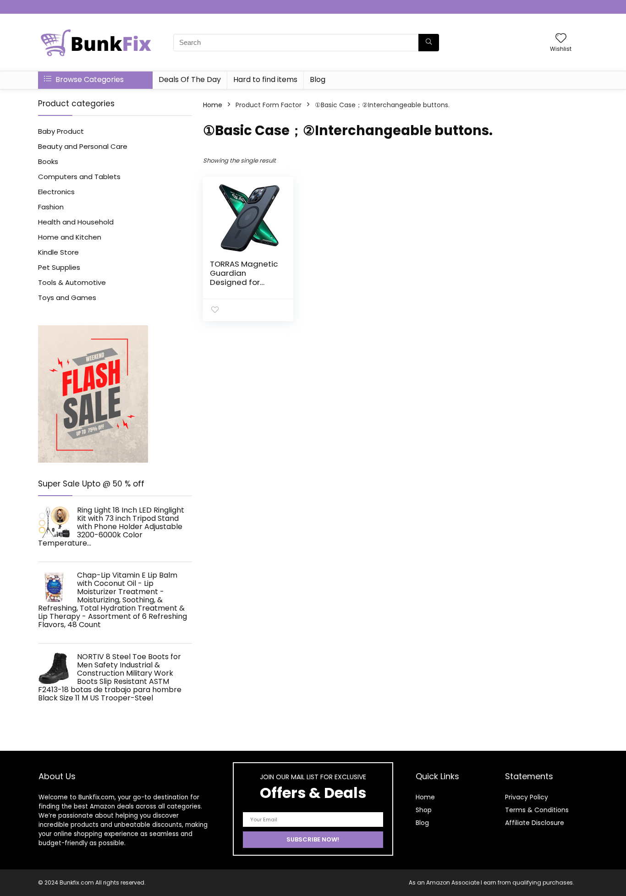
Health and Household (76, 222)
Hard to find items (265, 79)
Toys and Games (67, 297)
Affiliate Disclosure (534, 822)
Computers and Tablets (79, 176)
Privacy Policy (526, 797)
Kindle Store (58, 252)
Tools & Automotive (72, 282)
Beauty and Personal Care (82, 146)
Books (48, 161)
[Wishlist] (560, 38)
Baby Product (61, 131)
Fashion (51, 207)
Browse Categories (89, 79)
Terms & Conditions (537, 809)
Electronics (56, 192)
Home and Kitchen (69, 237)
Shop (424, 809)
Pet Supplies (59, 267)
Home (212, 104)
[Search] (428, 42)
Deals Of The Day (190, 79)
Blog (317, 79)
